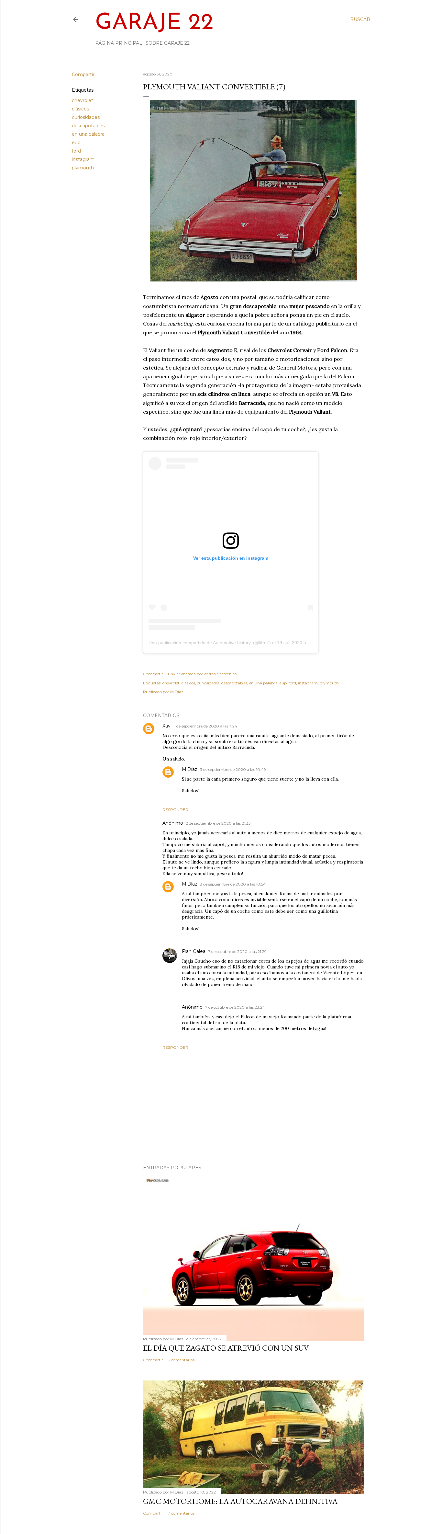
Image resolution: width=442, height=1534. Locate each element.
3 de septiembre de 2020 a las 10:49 (233, 769)
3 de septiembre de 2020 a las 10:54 (233, 884)
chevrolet (82, 100)
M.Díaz (189, 769)
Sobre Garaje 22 (168, 43)
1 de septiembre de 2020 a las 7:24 (205, 726)
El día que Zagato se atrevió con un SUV (226, 1348)
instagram (83, 159)
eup (76, 142)
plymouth (83, 168)
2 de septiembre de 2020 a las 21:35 (218, 823)
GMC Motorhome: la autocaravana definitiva (240, 1501)
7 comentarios (181, 1513)
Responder (175, 809)
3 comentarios (181, 1359)
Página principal (118, 43)
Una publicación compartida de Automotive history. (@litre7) (210, 642)
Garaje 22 (154, 23)
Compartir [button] (83, 74)
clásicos (80, 109)
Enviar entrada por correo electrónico (202, 673)
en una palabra (88, 134)
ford (76, 151)
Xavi (166, 726)
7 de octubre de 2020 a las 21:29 (237, 951)
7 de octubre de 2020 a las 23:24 (235, 1007)
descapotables (88, 126)
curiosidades (86, 117)
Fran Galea (193, 951)
